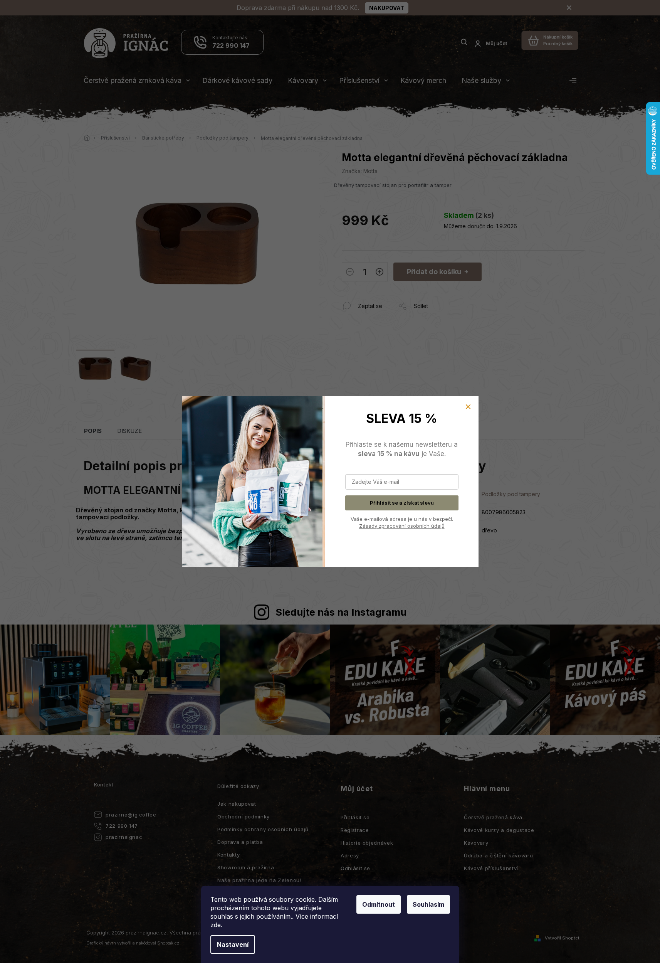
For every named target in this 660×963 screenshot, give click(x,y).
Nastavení (233, 944)
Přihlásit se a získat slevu (402, 503)
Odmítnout (378, 904)
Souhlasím (428, 904)
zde (215, 925)
